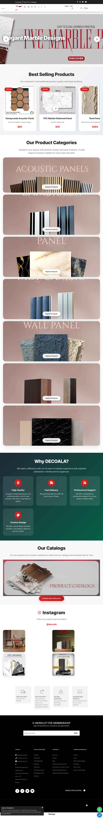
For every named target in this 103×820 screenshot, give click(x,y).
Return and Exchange (79, 770)
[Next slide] (97, 39)
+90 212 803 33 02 (22, 758)
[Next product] (15, 108)
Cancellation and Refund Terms (61, 767)
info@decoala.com (22, 761)
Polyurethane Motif (39, 770)
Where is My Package (79, 761)
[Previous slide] (6, 39)
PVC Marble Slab (38, 761)
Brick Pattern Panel (39, 773)
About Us (55, 755)
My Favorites (77, 767)
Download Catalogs (51, 598)
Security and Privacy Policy (60, 764)
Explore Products (51, 187)
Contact (55, 758)
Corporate (18, 2)
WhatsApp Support (22, 755)
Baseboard (37, 767)
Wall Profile (37, 758)
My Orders (76, 764)
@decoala (51, 624)
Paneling (36, 755)
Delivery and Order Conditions (60, 773)
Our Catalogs (32, 2)
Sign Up (76, 755)
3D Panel (36, 776)
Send (75, 733)
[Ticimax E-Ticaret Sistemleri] (51, 814)
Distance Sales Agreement (59, 770)
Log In (75, 758)
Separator (36, 764)
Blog (25, 2)
